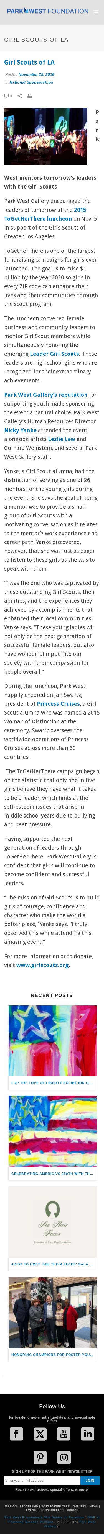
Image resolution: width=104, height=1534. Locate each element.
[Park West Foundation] (48, 13)
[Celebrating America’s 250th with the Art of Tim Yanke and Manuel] (53, 1131)
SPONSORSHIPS (52, 1510)
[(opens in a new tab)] (53, 1040)
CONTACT (73, 1510)
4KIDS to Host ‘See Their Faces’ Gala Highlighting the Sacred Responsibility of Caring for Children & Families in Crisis (54, 1264)
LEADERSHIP (29, 1506)
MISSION (11, 1506)
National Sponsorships (31, 82)
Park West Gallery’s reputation (46, 394)
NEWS (94, 1506)
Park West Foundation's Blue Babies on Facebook (44, 1517)
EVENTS (31, 1510)
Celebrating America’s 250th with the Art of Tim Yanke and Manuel (54, 1174)
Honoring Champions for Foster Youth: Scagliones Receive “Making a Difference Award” (54, 1355)
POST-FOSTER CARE (55, 1506)
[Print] (32, 95)
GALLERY (79, 1506)
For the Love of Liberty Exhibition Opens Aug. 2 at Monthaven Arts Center (54, 1083)
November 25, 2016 (36, 74)
